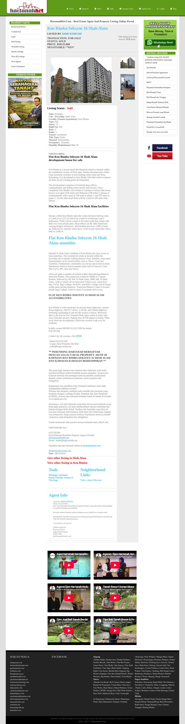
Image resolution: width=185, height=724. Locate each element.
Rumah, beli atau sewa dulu (157, 132)
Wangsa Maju (161, 657)
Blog (174, 9)
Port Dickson (168, 682)
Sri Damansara (98, 699)
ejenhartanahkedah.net (59, 438)
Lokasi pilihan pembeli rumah (158, 77)
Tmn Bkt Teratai (123, 662)
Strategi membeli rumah (156, 117)
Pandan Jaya (111, 660)
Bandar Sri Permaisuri (101, 685)
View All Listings (18, 56)
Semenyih (165, 676)
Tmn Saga (106, 668)
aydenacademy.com (17, 685)
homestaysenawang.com (60, 451)
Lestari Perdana (152, 668)
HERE (79, 336)
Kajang (151, 676)
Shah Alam (144, 665)
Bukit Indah (116, 668)
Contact (162, 9)
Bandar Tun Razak (101, 682)
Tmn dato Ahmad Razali (117, 674)
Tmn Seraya (118, 665)
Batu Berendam (166, 702)
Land (13, 37)
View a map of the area (90, 480)
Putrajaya (147, 674)
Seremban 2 (139, 685)
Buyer (99, 9)
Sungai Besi (111, 690)
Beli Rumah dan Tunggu (156, 97)
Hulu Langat (125, 682)
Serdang (155, 671)
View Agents (16, 61)
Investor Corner (127, 9)
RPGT (149, 82)
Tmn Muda (108, 665)
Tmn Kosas (103, 671)
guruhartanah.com (17, 668)
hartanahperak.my (17, 707)
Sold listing (15, 42)
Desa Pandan (116, 676)
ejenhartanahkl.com (92, 445)
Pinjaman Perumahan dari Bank (159, 122)
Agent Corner (146, 9)
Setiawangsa (148, 660)
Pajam (138, 688)
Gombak (124, 702)
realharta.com (15, 671)
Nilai (156, 685)
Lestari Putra (164, 668)
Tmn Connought (122, 693)
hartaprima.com (16, 662)
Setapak (116, 702)
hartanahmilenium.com (19, 665)
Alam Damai (108, 688)
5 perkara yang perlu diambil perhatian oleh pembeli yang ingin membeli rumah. (158, 60)
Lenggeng (163, 685)
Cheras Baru (116, 685)
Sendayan (149, 685)
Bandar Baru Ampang (117, 671)
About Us (85, 9)
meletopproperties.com (19, 699)
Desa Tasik (97, 693)
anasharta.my (15, 705)
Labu (144, 688)
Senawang (148, 682)
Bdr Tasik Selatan (125, 690)
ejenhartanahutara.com (19, 691)
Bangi (158, 676)
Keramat (158, 660)
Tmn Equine (146, 671)
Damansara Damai (113, 699)
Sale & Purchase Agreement (157, 72)
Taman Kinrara (158, 674)
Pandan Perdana (123, 660)
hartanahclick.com (17, 702)
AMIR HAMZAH (72, 33)
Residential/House (18, 27)
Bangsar (165, 660)
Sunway (164, 662)
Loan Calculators (18, 66)
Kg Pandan (105, 676)
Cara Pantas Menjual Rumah (158, 107)
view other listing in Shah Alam (66, 458)
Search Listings (17, 51)
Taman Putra (98, 665)
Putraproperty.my (17, 674)
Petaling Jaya (154, 662)
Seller (111, 9)
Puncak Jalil (161, 665)
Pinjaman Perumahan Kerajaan (158, 87)
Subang (152, 665)
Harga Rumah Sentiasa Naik (157, 102)
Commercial (16, 32)
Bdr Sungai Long (167, 671)
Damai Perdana (120, 688)
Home (71, 9)
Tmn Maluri (127, 676)
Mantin (171, 685)
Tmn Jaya (126, 685)
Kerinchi (144, 662)
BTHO (103, 690)
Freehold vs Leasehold (155, 127)
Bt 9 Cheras (114, 682)
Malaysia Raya (109, 693)
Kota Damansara (105, 702)
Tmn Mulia (97, 688)
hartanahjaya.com (17, 693)
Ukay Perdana (149, 657)
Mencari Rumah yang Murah (158, 112)
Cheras (144, 676)
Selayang (139, 657)
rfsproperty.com (16, 688)
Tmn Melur (111, 662)
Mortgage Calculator (58, 475)
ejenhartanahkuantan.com (20, 696)
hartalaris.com (15, 710)
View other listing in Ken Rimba (67, 462)
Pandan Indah (99, 660)
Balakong (139, 674)
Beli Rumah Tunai (154, 92)
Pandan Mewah (99, 662)
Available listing (17, 47)
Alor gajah (139, 699)
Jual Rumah (151, 67)
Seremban (139, 682)
